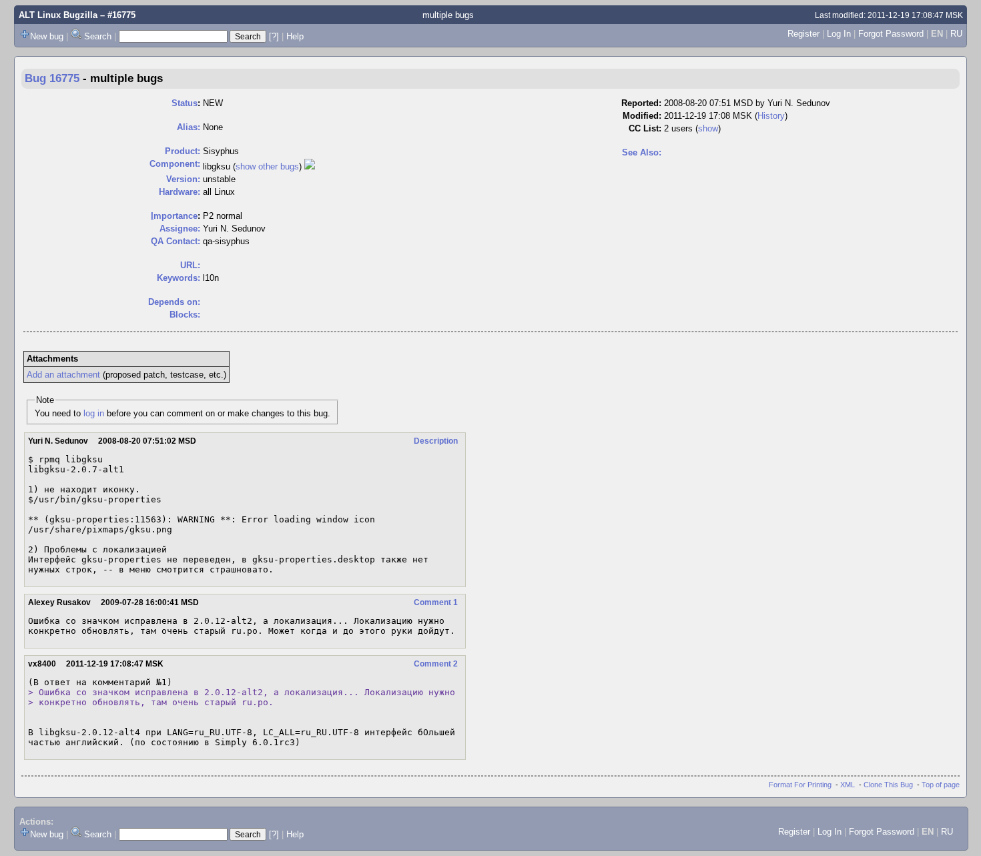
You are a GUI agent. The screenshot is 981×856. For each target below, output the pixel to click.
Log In (839, 34)
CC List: (645, 128)
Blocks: (185, 315)
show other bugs (267, 166)
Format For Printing (800, 785)
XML (847, 785)
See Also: (641, 152)
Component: (174, 164)
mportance (174, 216)
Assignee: (179, 229)
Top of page (941, 785)
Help (295, 36)
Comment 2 (436, 664)
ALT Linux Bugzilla (58, 15)
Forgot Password (891, 34)
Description (436, 441)
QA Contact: (175, 241)
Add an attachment (63, 375)
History (771, 116)
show (708, 128)
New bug (46, 36)
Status (185, 103)
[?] (274, 36)
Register (803, 34)
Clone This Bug (888, 785)
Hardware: (179, 192)
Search (97, 36)
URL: (190, 265)
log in (93, 413)
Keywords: (178, 278)
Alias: (188, 127)
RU (956, 34)
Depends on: (174, 302)
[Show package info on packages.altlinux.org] (309, 166)
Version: (183, 179)
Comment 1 (436, 602)
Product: (182, 151)
